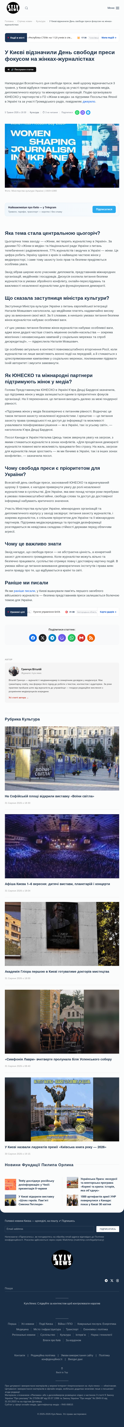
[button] (26, 8)
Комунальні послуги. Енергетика (97, 1324)
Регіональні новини (23, 1334)
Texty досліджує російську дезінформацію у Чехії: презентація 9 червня (36, 1184)
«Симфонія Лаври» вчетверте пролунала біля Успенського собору (58, 1059)
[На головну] (13, 8)
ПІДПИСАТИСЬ (108, 1229)
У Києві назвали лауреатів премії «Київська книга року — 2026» (55, 1146)
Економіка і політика (95, 1329)
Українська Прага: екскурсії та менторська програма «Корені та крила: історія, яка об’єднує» (99, 1184)
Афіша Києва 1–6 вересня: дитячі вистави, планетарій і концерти (57, 883)
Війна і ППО (65, 1324)
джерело (89, 101)
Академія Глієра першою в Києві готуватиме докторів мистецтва (57, 971)
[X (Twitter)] (42, 638)
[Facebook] (33, 638)
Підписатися (104, 209)
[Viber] (82, 112)
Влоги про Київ (52, 1340)
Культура (34, 112)
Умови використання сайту (77, 1355)
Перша (12, 1324)
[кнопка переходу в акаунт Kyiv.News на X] (112, 1280)
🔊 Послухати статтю (22, 69)
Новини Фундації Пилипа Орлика (39, 1164)
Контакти (19, 1355)
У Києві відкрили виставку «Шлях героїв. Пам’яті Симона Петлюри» (36, 1200)
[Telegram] (88, 112)
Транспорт (72, 1329)
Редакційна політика (43, 1355)
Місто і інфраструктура (47, 1329)
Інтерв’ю (81, 1334)
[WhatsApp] (77, 112)
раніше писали (24, 591)
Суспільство (47, 1334)
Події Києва (46, 1324)
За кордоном (73, 1340)
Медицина (22, 1329)
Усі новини (27, 1324)
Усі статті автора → (19, 697)
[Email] (81, 638)
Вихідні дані (75, 1359)
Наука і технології (101, 1334)
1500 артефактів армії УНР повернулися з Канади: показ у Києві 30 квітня (98, 1200)
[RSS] (91, 638)
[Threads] (117, 1280)
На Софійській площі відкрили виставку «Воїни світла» (49, 796)
